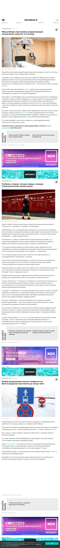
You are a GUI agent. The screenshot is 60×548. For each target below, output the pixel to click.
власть (17, 144)
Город (13, 181)
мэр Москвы (4, 144)
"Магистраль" (11, 444)
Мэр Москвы (15, 378)
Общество (14, 28)
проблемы (24, 113)
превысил (54, 452)
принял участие (23, 318)
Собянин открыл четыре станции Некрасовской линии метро (43, 331)
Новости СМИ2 (5, 169)
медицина (22, 144)
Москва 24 (30, 20)
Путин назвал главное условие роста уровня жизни (19, 136)
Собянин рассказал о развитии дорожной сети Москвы (19, 504)
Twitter (5, 86)
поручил (27, 89)
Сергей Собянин (11, 144)
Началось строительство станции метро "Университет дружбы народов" (20, 332)
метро (17, 342)
